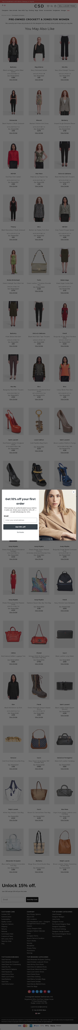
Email (6, 516)
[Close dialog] (73, 492)
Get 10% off (20, 527)
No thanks (20, 532)
